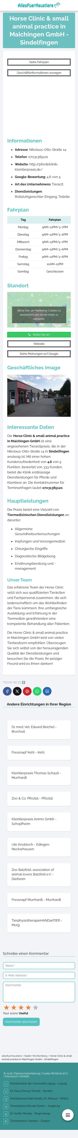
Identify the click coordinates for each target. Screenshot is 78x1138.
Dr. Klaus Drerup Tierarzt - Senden (31, 1091)
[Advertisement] (39, 105)
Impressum (11, 1076)
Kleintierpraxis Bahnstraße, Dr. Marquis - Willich (39, 1098)
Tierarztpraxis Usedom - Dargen (30, 1120)
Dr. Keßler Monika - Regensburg (30, 1113)
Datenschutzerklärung (27, 1073)
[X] (17, 691)
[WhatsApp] (37, 691)
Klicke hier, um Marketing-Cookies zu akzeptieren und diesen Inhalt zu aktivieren (39, 314)
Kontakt (24, 1076)
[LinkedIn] (47, 691)
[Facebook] (7, 691)
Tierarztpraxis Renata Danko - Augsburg (35, 1106)
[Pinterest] (27, 691)
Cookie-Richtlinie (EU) (55, 1073)
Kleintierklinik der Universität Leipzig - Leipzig (38, 1083)
